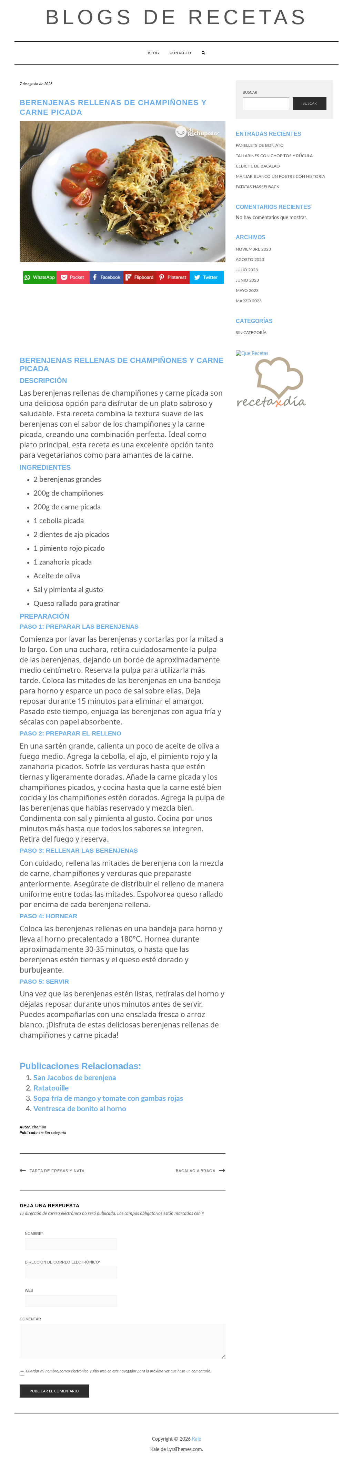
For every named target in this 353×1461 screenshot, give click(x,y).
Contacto (180, 53)
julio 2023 (247, 270)
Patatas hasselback (257, 187)
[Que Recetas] (252, 353)
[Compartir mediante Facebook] (106, 277)
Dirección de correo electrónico (62, 1262)
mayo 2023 (247, 290)
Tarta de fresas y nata (57, 1171)
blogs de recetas (176, 17)
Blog (153, 53)
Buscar (250, 92)
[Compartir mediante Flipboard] (139, 277)
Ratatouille (51, 1088)
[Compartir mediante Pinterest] (172, 277)
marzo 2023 (249, 301)
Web (29, 1290)
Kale (196, 1439)
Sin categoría (55, 1133)
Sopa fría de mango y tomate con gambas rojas (108, 1098)
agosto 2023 (250, 259)
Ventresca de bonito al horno (79, 1109)
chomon (39, 1127)
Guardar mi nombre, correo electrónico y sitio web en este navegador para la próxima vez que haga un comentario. (118, 1371)
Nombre (34, 1233)
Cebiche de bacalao (258, 166)
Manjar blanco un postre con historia (280, 176)
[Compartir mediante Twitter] (206, 277)
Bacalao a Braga (195, 1171)
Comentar (30, 1319)
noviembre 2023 (253, 249)
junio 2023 (247, 280)
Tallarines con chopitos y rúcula (274, 156)
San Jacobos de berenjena (74, 1078)
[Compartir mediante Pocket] (72, 277)
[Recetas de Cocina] (271, 384)
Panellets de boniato (260, 145)
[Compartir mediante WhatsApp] (39, 277)
